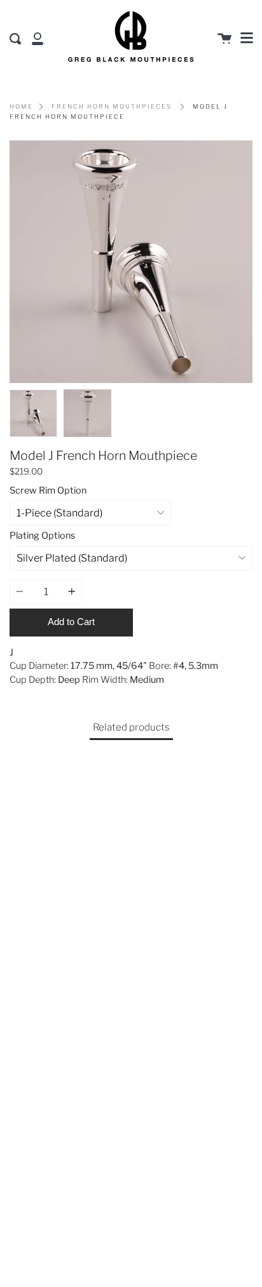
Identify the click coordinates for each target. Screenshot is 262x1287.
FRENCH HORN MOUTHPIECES (112, 106)
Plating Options (42, 535)
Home (21, 106)
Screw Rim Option (48, 490)
